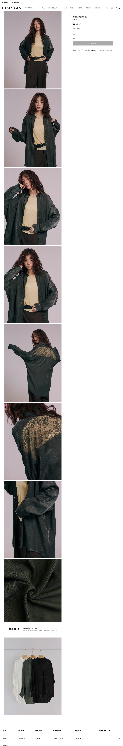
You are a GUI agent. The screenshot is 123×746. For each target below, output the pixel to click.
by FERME (15, 2)
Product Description (89, 50)
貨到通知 (93, 43)
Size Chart (76, 50)
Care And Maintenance (105, 50)
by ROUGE (5, 2)
